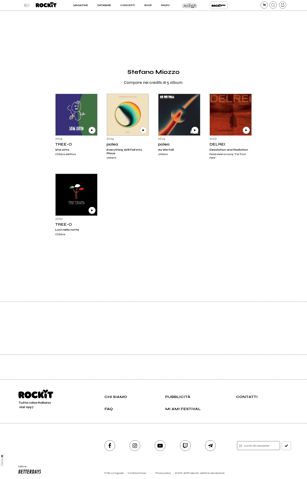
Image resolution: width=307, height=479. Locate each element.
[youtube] (160, 445)
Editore (20, 468)
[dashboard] (282, 5)
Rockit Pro (219, 5)
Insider (190, 5)
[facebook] (109, 445)
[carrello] (264, 5)
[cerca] (273, 5)
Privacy (2, 461)
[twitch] (185, 445)
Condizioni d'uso (137, 473)
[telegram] (210, 445)
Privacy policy (163, 473)
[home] (46, 5)
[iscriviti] (286, 446)
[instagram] (135, 445)
